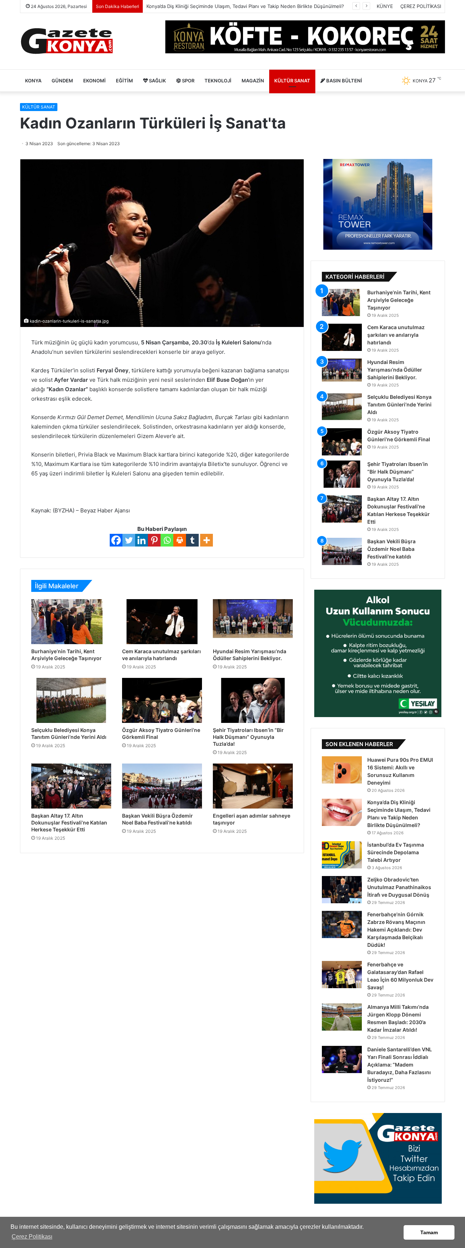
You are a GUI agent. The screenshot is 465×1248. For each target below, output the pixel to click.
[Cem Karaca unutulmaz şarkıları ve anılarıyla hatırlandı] (162, 621)
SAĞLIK (157, 80)
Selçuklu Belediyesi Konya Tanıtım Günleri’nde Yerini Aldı (399, 404)
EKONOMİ (94, 80)
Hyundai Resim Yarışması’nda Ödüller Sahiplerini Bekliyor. (394, 369)
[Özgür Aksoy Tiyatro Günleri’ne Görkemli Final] (162, 700)
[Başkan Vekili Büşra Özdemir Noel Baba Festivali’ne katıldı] (162, 786)
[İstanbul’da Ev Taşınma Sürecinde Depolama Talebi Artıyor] (342, 854)
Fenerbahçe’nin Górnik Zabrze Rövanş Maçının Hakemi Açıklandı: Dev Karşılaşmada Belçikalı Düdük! (396, 929)
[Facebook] (116, 540)
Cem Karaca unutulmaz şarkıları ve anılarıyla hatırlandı (396, 334)
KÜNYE (385, 6)
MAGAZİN (253, 80)
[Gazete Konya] (66, 41)
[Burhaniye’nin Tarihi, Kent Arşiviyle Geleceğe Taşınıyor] (71, 621)
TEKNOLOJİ (218, 80)
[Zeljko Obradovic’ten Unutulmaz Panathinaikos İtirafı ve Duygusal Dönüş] (342, 889)
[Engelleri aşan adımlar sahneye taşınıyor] (253, 786)
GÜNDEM (62, 80)
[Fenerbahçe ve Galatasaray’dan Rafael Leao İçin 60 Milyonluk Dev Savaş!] (342, 974)
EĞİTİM (124, 80)
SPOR (187, 80)
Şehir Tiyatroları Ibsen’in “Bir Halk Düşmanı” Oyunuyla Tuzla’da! (248, 737)
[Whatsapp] (167, 540)
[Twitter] (128, 540)
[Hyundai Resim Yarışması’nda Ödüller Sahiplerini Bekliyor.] (253, 621)
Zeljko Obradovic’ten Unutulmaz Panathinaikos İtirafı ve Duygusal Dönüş (399, 887)
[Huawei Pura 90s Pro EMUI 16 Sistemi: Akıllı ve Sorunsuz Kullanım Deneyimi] (342, 769)
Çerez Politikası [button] (32, 1236)
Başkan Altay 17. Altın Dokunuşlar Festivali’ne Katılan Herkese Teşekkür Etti (69, 822)
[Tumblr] (192, 540)
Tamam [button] (429, 1232)
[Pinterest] (154, 540)
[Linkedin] (141, 540)
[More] (206, 540)
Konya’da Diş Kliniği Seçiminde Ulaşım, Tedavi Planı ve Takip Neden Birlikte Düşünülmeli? (245, 6)
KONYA (33, 80)
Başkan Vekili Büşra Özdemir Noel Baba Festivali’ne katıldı (391, 549)
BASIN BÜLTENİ (343, 80)
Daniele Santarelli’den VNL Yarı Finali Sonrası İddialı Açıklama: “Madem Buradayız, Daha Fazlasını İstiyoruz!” (399, 1064)
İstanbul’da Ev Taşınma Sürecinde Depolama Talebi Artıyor (395, 852)
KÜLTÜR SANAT (292, 80)
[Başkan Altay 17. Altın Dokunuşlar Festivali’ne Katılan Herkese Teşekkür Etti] (71, 786)
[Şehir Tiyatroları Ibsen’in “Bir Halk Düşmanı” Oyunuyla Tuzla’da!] (253, 700)
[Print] (179, 540)
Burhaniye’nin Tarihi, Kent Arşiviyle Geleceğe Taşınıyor (398, 300)
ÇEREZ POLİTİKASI (420, 6)
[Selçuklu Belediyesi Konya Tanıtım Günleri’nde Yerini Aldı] (71, 700)
